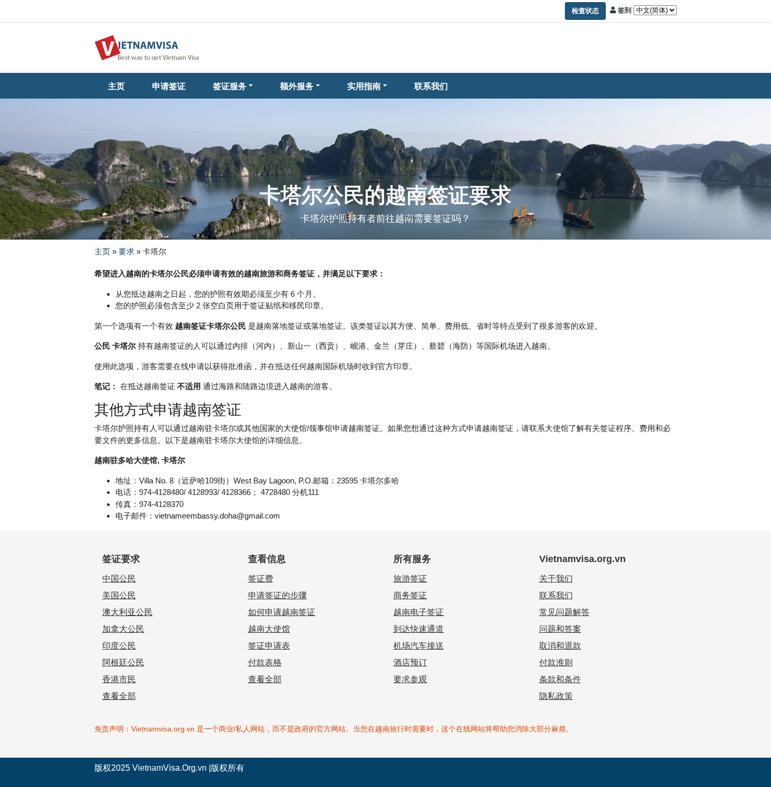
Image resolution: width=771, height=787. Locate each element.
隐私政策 (556, 696)
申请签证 (169, 86)
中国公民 (119, 578)
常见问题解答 (564, 612)
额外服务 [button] (297, 86)
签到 (625, 10)
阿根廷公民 (123, 662)
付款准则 (556, 662)
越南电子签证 (418, 612)
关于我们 (556, 578)
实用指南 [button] (364, 86)
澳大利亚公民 (127, 612)
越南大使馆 (269, 628)
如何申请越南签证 (281, 612)
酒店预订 (410, 662)
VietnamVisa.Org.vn (169, 767)
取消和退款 (560, 645)
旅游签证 (410, 578)
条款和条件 (560, 679)
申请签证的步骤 (277, 595)
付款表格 (265, 662)
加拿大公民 (123, 628)
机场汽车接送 (418, 645)
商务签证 (410, 595)
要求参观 (410, 679)
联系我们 (431, 86)
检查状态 (585, 11)
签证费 (260, 578)
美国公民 (119, 595)
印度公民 (119, 645)
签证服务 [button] (230, 86)
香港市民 (119, 679)
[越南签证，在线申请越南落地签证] (146, 46)
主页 (116, 86)
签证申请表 (269, 645)
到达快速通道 (418, 628)
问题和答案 (560, 628)
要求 (126, 251)
